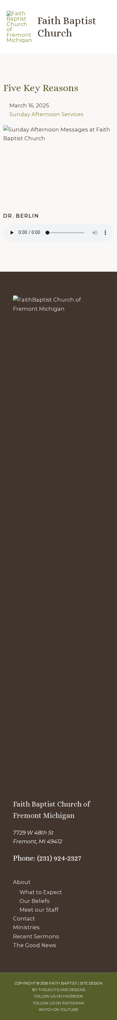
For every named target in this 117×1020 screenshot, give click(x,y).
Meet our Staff (39, 909)
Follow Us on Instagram (58, 1003)
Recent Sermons (36, 936)
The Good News (34, 945)
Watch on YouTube (58, 1009)
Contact (24, 918)
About (22, 882)
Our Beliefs (35, 901)
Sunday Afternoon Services (46, 114)
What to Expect (41, 892)
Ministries (26, 927)
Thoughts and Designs (61, 989)
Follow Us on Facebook (58, 996)
